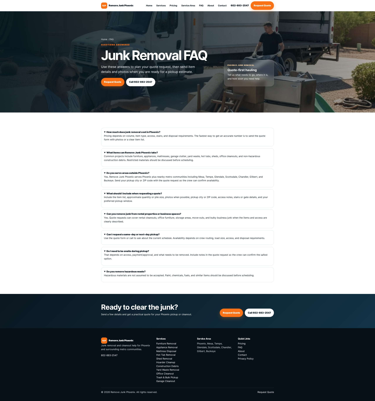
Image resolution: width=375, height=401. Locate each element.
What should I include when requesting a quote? (134, 193)
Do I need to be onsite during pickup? (127, 251)
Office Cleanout (165, 373)
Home (149, 5)
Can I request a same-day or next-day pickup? (133, 234)
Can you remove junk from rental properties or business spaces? (143, 213)
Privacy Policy (246, 358)
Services (161, 5)
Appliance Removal (167, 347)
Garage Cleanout (165, 381)
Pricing (173, 5)
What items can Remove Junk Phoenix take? (132, 152)
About (210, 5)
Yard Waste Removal (167, 369)
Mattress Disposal (166, 351)
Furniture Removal (166, 343)
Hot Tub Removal (165, 354)
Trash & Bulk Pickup (167, 377)
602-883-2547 (240, 5)
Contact (222, 5)
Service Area (188, 5)
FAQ (201, 5)
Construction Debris (167, 366)
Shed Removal (164, 358)
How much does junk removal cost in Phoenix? (133, 132)
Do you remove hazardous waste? (126, 271)
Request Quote (262, 5)
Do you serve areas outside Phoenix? (127, 172)
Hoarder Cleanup (165, 362)
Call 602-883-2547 (140, 81)
